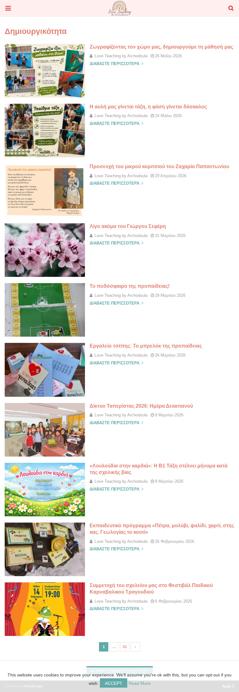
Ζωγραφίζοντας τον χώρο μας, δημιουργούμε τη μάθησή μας (161, 47)
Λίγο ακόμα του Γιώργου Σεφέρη (128, 226)
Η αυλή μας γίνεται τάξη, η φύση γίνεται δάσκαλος (148, 106)
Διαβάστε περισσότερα (115, 64)
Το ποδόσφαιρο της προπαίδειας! (130, 286)
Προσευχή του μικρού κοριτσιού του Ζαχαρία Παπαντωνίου (159, 166)
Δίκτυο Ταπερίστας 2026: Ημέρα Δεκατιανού (141, 406)
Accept (113, 683)
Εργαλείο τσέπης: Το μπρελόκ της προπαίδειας (146, 345)
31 (125, 647)
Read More (140, 683)
